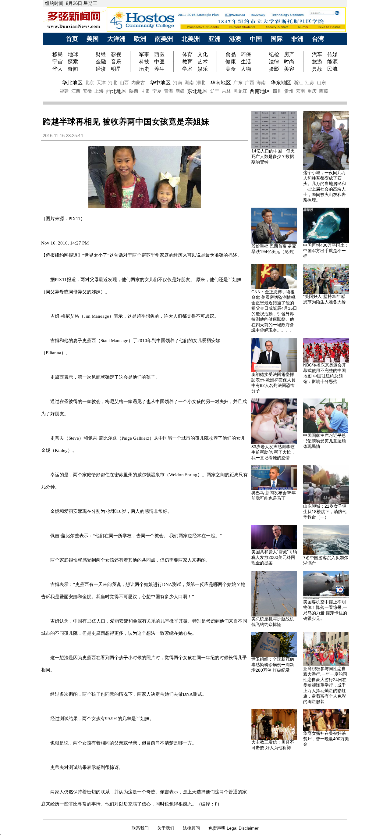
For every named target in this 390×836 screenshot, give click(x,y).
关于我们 (165, 828)
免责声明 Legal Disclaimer (233, 828)
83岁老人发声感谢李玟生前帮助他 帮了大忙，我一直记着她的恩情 (273, 452)
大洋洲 (116, 38)
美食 (230, 69)
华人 (57, 69)
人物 (246, 69)
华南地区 (220, 83)
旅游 (317, 62)
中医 (159, 62)
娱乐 (202, 69)
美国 (93, 38)
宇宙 (57, 62)
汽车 (317, 54)
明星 (116, 69)
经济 (101, 69)
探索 (73, 62)
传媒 (332, 54)
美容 (289, 69)
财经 (101, 54)
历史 (144, 69)
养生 (159, 69)
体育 (187, 54)
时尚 (289, 62)
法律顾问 (191, 828)
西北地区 (116, 91)
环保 (246, 54)
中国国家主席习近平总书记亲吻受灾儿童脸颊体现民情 (324, 441)
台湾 (318, 38)
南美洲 (164, 38)
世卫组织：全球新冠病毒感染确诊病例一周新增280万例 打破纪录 (272, 665)
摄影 (274, 69)
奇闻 (73, 69)
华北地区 (72, 83)
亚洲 (214, 38)
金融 (101, 62)
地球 (73, 54)
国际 (277, 38)
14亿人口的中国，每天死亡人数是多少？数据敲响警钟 (273, 156)
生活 (246, 62)
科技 (144, 62)
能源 (332, 62)
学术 (187, 69)
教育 (187, 62)
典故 (317, 69)
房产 (289, 54)
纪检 (274, 54)
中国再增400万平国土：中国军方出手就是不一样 (326, 251)
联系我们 (140, 828)
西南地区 (260, 91)
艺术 (202, 62)
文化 (202, 54)
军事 (144, 54)
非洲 (297, 38)
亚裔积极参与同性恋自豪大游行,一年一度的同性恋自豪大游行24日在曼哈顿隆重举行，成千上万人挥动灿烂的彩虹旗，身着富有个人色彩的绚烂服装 (325, 685)
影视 (116, 54)
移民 (58, 54)
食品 (230, 54)
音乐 (116, 62)
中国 (256, 38)
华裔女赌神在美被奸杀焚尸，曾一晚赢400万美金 (326, 739)
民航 (332, 69)
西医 (159, 54)
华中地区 (160, 83)
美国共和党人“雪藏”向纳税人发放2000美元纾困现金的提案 (274, 557)
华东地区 (281, 83)
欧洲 (140, 38)
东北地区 (197, 91)
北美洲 (191, 38)
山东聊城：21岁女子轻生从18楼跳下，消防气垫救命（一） (324, 512)
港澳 (235, 38)
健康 (230, 62)
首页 (72, 38)
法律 (274, 62)
